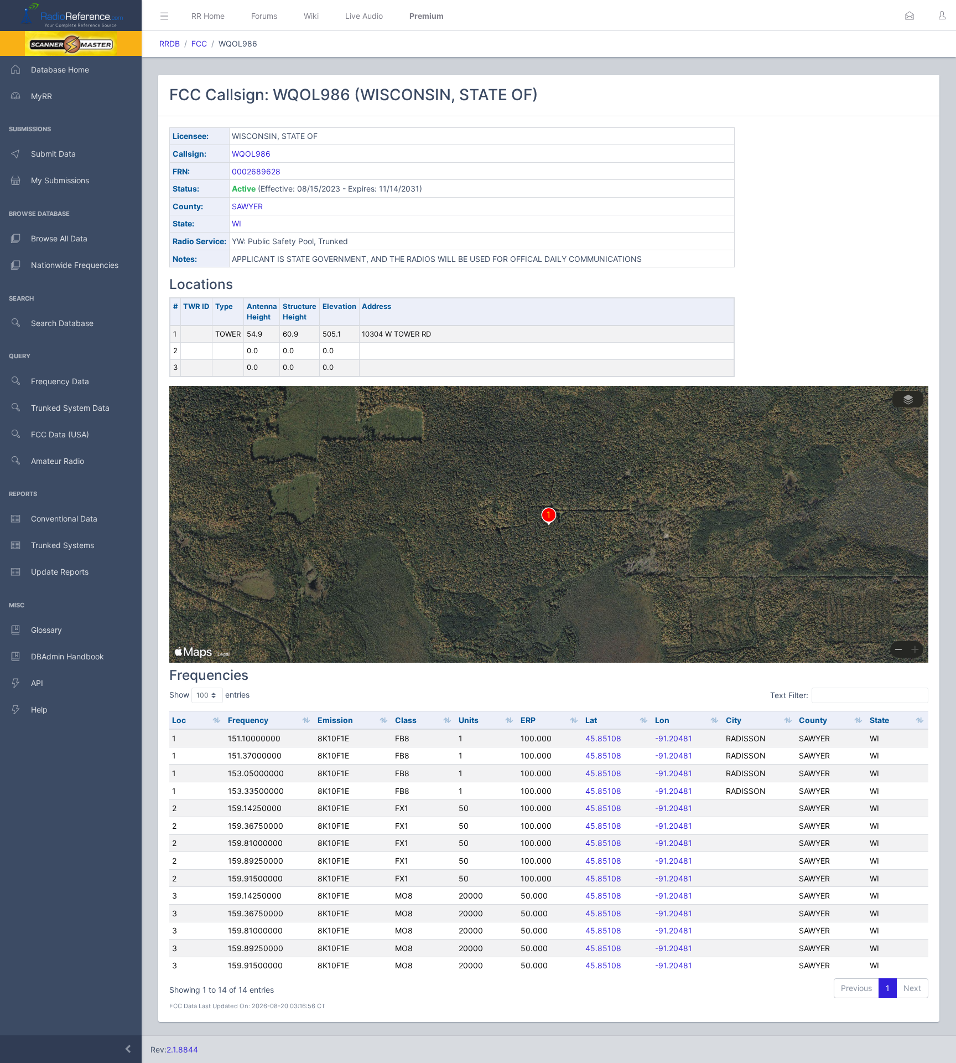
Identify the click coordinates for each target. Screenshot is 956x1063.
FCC (199, 43)
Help (39, 709)
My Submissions (60, 180)
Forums (264, 15)
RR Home (208, 15)
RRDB (169, 43)
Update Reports (60, 571)
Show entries (209, 694)
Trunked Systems (62, 545)
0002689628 (256, 171)
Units (469, 720)
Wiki (311, 15)
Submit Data (53, 153)
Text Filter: (789, 695)
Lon (662, 720)
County (813, 720)
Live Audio (364, 15)
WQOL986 (251, 153)
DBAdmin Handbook (67, 656)
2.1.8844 (182, 1049)
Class (406, 720)
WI (236, 223)
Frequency (248, 720)
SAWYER (247, 206)
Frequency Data (60, 381)
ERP (528, 720)
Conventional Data (64, 518)
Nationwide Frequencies (74, 265)
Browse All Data (59, 238)
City (733, 720)
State (879, 720)
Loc (179, 720)
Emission (335, 720)
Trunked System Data (70, 407)
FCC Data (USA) (60, 434)
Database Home (60, 69)
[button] (909, 15)
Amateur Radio (57, 461)
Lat (591, 720)
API (37, 683)
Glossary (46, 629)
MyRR (41, 96)
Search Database (62, 323)
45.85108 (603, 738)
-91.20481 (673, 738)
